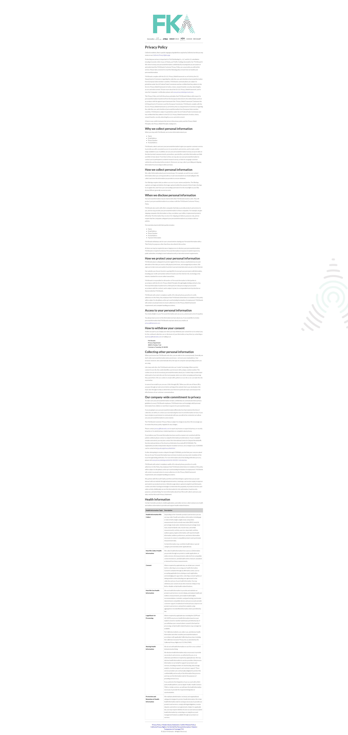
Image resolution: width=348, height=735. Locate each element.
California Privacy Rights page (161, 55)
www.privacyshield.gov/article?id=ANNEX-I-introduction (169, 460)
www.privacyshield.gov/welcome (183, 92)
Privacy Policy (156, 725)
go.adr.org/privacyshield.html (166, 448)
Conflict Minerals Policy (187, 725)
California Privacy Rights (158, 727)
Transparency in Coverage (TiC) (174, 729)
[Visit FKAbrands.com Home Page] (174, 24)
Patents (194, 727)
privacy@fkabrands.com (152, 323)
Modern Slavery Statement (170, 725)
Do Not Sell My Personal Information (178, 727)
